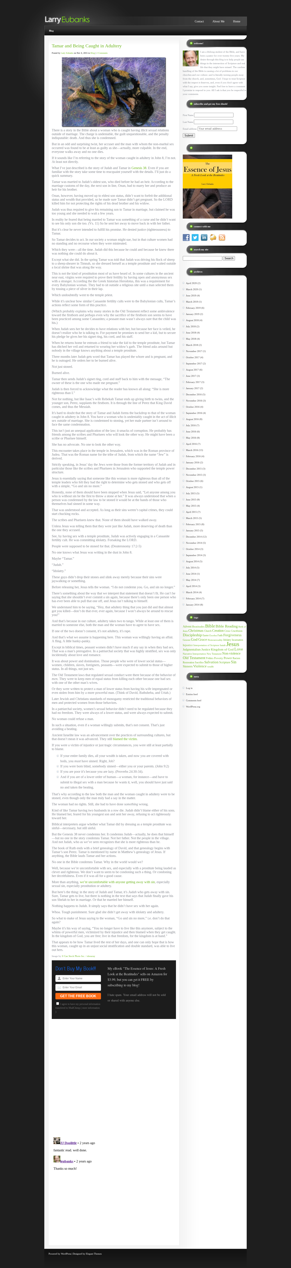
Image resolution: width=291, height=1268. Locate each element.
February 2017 (193, 382)
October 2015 (193, 481)
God (194, 639)
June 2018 (191, 332)
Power (228, 658)
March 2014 (192, 592)
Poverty (218, 658)
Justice (205, 649)
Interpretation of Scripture (206, 645)
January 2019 (192, 314)
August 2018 (192, 320)
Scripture (224, 662)
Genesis (186, 640)
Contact (199, 21)
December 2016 (194, 394)
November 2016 (194, 400)
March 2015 (192, 518)
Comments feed (193, 700)
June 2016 (191, 431)
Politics (209, 658)
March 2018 (192, 345)
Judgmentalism (192, 649)
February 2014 (193, 598)
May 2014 (191, 580)
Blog (51, 30)
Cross (227, 630)
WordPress (66, 1253)
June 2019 (191, 295)
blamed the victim (125, 739)
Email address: (190, 129)
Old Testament (194, 658)
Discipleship (192, 635)
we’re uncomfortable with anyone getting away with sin (117, 882)
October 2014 (193, 549)
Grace (202, 640)
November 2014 (194, 543)
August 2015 (192, 487)
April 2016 (191, 444)
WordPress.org (193, 706)
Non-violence (231, 653)
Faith (220, 635)
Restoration (188, 662)
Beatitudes (198, 626)
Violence (200, 666)
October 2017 (193, 357)
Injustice (188, 645)
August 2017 (192, 369)
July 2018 (191, 326)
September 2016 (194, 413)
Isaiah (223, 645)
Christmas (195, 631)
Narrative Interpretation (194, 654)
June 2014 (191, 573)
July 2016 (191, 425)
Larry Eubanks (67, 53)
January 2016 (192, 462)
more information (91, 1007)
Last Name (188, 122)
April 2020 (191, 283)
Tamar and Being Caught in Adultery (87, 45)
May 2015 (191, 505)
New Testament (214, 654)
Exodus (213, 635)
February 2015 (193, 524)
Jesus (232, 644)
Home (236, 21)
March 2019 (192, 301)
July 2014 (191, 567)
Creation (218, 631)
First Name (188, 115)
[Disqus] (114, 1079)
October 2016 (193, 407)
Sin (233, 662)
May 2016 (191, 437)
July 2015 (191, 493)
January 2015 (192, 530)
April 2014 (191, 586)
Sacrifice (199, 662)
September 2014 (194, 555)
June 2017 (191, 376)
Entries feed (192, 694)
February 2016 (193, 456)
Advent (187, 626)
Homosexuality (215, 640)
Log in (189, 688)
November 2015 (194, 475)
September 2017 (194, 363)
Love (238, 649)
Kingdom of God (222, 649)
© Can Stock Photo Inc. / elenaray (78, 956)
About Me (218, 21)
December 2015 (194, 468)
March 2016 (192, 450)
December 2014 (194, 536)
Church (208, 631)
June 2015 (191, 499)
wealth (210, 666)
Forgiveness (232, 635)
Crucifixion (236, 630)
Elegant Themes (94, 1253)
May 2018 (191, 339)
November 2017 (194, 351)
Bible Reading (227, 626)
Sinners (188, 666)
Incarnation (237, 639)
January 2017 (192, 388)
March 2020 (192, 289)
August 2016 (192, 419)
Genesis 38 (138, 168)
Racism (236, 658)
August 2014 (192, 561)
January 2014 (192, 604)
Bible (210, 626)
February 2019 (193, 308)
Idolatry (227, 640)
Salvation (211, 662)
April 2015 (191, 512)
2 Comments (102, 53)
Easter (206, 635)
